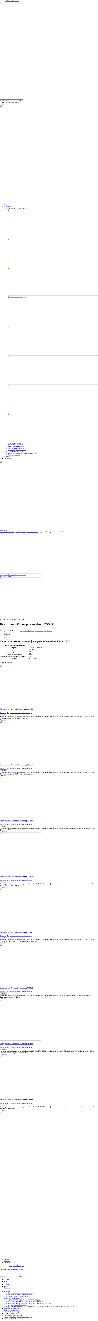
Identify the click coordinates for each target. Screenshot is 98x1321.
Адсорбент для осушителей (17, 450)
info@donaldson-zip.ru (12, 1)
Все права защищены (13, 1269)
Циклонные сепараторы (15, 445)
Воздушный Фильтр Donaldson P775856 (13, 619)
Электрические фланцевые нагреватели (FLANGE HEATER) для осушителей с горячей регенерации (41, 1306)
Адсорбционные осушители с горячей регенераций (24, 1300)
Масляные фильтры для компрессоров (20, 1294)
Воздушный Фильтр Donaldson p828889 (16, 1099)
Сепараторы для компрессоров (18, 1296)
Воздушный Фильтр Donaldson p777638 (16, 876)
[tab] (51, 634)
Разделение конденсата (15, 451)
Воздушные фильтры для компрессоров (25, 532)
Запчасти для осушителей (16, 443)
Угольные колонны (14, 455)
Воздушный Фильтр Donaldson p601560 (16, 709)
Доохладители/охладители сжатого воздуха (22, 453)
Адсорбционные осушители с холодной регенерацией (25, 1301)
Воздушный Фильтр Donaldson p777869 (16, 932)
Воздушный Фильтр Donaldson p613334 (16, 765)
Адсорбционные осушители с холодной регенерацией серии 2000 (29, 1303)
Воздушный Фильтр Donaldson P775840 (13, 575)
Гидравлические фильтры (16, 448)
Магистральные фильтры (16, 446)
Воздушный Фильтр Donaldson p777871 (16, 988)
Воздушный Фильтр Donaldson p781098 (16, 1044)
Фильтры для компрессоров (17, 208)
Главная (3, 532)
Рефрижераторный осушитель (17, 1305)
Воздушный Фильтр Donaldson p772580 (16, 821)
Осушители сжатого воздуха (17, 297)
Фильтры (9, 532)
